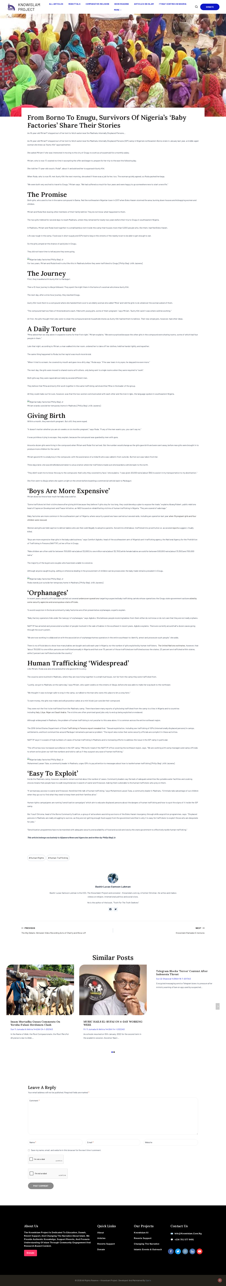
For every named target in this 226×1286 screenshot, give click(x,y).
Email (90, 1142)
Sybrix (148, 1280)
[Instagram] (185, 1251)
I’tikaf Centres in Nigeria (173, 4)
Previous (8, 1006)
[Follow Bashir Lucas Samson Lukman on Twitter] (116, 909)
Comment (34, 1100)
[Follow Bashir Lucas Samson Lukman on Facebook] (110, 909)
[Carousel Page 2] (114, 1052)
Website (148, 1142)
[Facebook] (171, 1251)
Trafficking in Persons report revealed (84, 728)
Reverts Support (106, 1244)
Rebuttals (75, 4)
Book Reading (121, 4)
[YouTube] (199, 1251)
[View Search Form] (196, 6)
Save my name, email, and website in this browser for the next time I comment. (66, 1150)
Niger (48, 712)
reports (175, 528)
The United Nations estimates (171, 645)
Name (32, 1142)
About (100, 1233)
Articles (101, 1238)
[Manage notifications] (220, 1280)
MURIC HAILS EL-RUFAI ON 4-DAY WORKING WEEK (112, 1023)
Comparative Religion (97, 4)
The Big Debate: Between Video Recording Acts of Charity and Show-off (53, 930)
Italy (37, 712)
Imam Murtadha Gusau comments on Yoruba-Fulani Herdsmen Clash (35, 1023)
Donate (210, 7)
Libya (42, 712)
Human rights (36, 857)
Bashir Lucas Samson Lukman (113, 886)
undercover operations (89, 598)
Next (218, 1006)
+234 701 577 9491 (184, 1239)
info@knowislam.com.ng (188, 1233)
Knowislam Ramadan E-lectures (190, 930)
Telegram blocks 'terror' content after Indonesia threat (182, 972)
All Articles (56, 4)
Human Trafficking (58, 857)
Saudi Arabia (60, 712)
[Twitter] (178, 1251)
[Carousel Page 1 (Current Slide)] (112, 1052)
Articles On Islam (144, 4)
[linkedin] (192, 1251)
